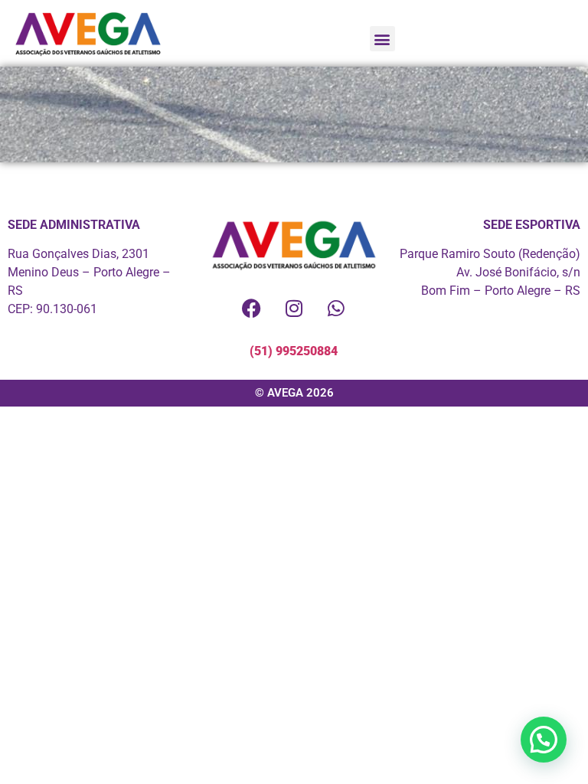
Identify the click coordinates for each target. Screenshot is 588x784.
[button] (382, 38)
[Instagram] (294, 308)
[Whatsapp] (336, 308)
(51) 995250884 (294, 351)
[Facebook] (252, 308)
